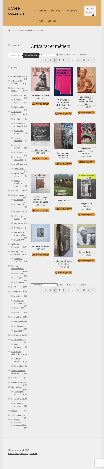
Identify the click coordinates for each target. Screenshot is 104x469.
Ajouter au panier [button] (40, 103)
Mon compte (71, 10)
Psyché (14, 287)
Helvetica (15, 190)
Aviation (18, 296)
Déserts (17, 282)
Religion (17, 330)
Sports (17, 239)
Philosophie (19, 326)
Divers (14, 378)
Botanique (18, 273)
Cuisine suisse (20, 152)
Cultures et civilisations (16, 352)
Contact (52, 20)
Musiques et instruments (19, 233)
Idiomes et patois (18, 404)
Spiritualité (16, 317)
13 (84, 60)
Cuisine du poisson (18, 132)
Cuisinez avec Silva (18, 158)
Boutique (55, 10)
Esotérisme (19, 321)
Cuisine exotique (18, 139)
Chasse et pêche (18, 217)
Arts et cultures (17, 360)
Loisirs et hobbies (18, 195)
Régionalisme (17, 399)
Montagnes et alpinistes (17, 252)
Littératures (16, 387)
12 (78, 60)
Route (16, 312)
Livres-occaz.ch (16, 10)
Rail (16, 308)
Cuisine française (18, 146)
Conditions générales (18, 453)
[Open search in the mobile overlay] (23, 55)
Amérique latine (18, 335)
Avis (41, 20)
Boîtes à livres (17, 101)
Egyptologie (19, 366)
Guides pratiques (18, 382)
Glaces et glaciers (18, 260)
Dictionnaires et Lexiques (18, 372)
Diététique (18, 164)
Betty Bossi (19, 119)
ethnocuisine (19, 168)
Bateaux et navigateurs (19, 301)
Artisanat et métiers (27, 30)
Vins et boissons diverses (18, 183)
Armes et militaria (19, 76)
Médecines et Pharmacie (16, 245)
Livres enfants (17, 345)
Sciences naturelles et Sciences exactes (18, 422)
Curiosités (18, 199)
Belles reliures (20, 95)
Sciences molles (18, 415)
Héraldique (19, 211)
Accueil (42, 10)
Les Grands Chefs (19, 174)
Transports (16, 291)
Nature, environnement (17, 267)
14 (89, 60)
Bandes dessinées (18, 339)
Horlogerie (18, 228)
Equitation (18, 223)
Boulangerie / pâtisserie (20, 124)
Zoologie (18, 278)
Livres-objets (19, 107)
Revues (14, 410)
